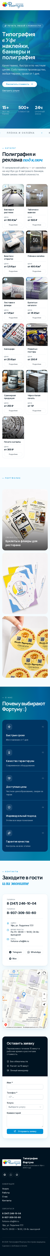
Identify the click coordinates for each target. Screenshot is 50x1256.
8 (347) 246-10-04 (11, 1213)
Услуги (5, 1189)
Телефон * (12, 1093)
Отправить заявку (27, 1131)
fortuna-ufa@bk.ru (10, 1221)
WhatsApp (36, 952)
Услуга (10, 1103)
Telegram (17, 952)
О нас (5, 1196)
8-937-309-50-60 (11, 1217)
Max (14, 958)
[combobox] (25, 1106)
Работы (6, 1192)
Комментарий (14, 1113)
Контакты (6, 1200)
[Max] (16, 1174)
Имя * (10, 1082)
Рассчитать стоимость (17, 84)
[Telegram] (4, 1174)
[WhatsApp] (10, 1174)
